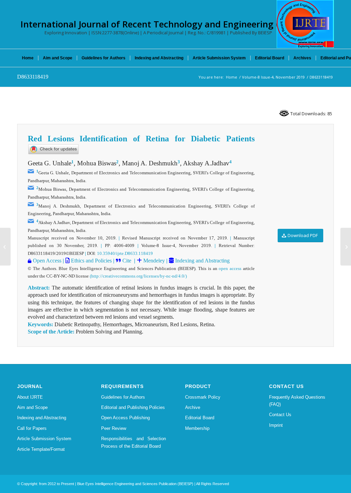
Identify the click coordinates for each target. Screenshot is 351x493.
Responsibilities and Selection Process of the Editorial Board (133, 442)
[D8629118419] (5, 247)
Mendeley (153, 260)
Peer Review (113, 428)
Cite (126, 260)
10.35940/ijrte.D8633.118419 (125, 253)
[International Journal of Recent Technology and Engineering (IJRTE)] (305, 24)
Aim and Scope (32, 407)
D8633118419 (32, 77)
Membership (197, 428)
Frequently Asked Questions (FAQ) (297, 401)
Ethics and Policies (91, 260)
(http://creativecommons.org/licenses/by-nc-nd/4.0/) (138, 276)
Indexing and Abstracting (202, 260)
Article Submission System (44, 438)
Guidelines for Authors (123, 397)
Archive (192, 407)
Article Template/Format (41, 449)
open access (230, 268)
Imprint (276, 425)
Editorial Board (199, 417)
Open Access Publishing (125, 417)
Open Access (47, 260)
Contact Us (280, 414)
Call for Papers (32, 428)
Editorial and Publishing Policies (133, 407)
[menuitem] (27, 58)
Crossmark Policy (202, 397)
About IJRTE (30, 397)
